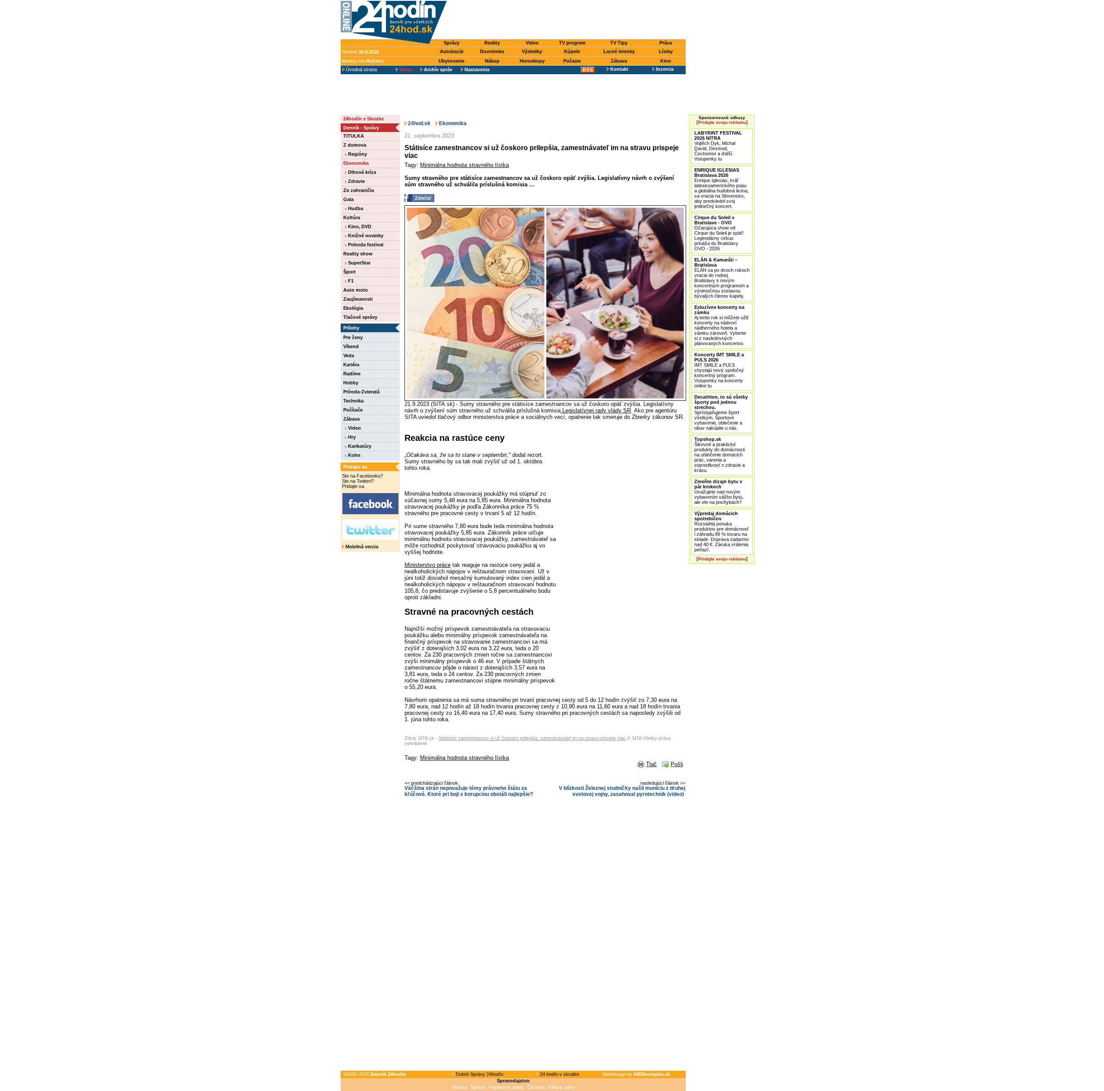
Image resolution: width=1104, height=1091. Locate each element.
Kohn (354, 455)
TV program (572, 42)
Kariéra (351, 364)
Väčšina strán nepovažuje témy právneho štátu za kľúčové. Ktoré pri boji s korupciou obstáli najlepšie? (469, 791)
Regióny (357, 154)
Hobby (350, 382)
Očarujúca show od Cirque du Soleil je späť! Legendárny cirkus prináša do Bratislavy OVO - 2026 (718, 233)
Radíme (352, 373)
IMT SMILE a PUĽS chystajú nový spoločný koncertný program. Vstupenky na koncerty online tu (719, 370)
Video (532, 42)
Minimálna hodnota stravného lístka (464, 165)
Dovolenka (492, 51)
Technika (353, 400)
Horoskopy (532, 60)
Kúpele (572, 51)
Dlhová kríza (361, 172)
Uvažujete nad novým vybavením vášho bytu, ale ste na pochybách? (718, 492)
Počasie (572, 60)
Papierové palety (506, 1087)
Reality (492, 42)
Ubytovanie (451, 60)
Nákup (492, 60)
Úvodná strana (361, 69)
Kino (665, 60)
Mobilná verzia (361, 546)
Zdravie (356, 181)
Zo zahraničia (358, 190)
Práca (665, 42)
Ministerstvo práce (428, 565)
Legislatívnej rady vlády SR (596, 410)
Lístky (666, 51)
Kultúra (351, 217)
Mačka (460, 1087)
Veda (348, 355)
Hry (351, 437)
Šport (349, 271)
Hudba (355, 208)
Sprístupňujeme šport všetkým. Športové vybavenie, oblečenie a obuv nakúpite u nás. (721, 412)
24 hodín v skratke (559, 1074)
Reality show (358, 253)
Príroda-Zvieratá (361, 391)
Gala (348, 199)
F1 (350, 280)
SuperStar (358, 262)
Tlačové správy (360, 317)
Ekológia (353, 308)
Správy (451, 42)
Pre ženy (353, 337)
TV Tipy (618, 42)
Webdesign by (636, 1074)
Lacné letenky (619, 51)
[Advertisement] (568, 20)
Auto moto (355, 289)
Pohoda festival (365, 244)
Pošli (677, 764)
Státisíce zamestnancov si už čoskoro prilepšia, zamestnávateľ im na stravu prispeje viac (532, 738)
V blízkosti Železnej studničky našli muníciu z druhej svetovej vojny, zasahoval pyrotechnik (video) (622, 791)
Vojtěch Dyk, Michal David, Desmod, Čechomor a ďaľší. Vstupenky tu (718, 145)
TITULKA (353, 135)
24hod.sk (418, 123)
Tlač (651, 764)
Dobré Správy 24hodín (479, 1074)
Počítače (353, 409)
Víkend (351, 346)
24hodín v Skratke (363, 118)
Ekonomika (356, 163)
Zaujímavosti (358, 299)
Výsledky (532, 51)
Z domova (354, 145)
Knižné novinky (365, 235)
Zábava (619, 60)
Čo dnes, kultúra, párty (551, 1087)
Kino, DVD (359, 226)
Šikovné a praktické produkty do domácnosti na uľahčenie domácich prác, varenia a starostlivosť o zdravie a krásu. (719, 455)
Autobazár (452, 51)
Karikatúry (359, 446)
